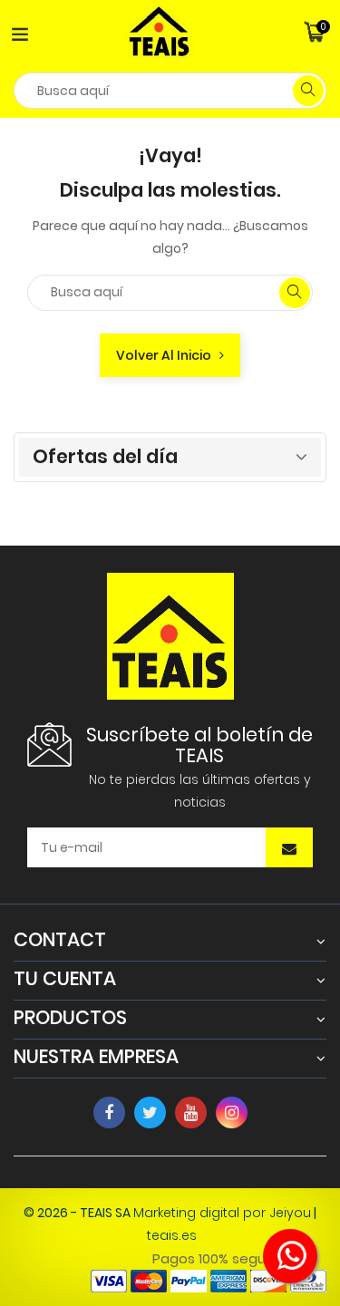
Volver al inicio (167, 355)
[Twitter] (150, 1112)
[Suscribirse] (289, 849)
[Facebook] (109, 1112)
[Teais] (170, 634)
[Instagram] (232, 1112)
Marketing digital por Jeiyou (222, 1213)
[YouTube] (191, 1112)
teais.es (172, 1235)
